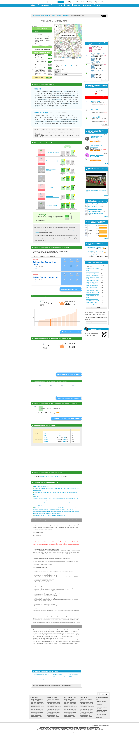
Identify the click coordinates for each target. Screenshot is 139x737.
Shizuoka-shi (99, 708)
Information (42, 727)
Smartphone (69, 729)
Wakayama (38, 709)
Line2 (58, 433)
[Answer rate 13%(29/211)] (54, 410)
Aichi (32, 707)
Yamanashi (33, 706)
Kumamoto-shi (99, 717)
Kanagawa (38, 703)
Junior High (79, 65)
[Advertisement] (78, 10)
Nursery (63, 65)
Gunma (38, 702)
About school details (94, 727)
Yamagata (35, 700)
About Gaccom (82, 727)
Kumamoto (37, 715)
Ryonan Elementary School (94, 203)
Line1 (58, 432)
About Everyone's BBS (65, 728)
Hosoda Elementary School (92, 282)
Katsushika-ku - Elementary (62, 15)
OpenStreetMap (68, 57)
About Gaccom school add (56, 727)
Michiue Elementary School (94, 206)
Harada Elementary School (92, 299)
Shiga (36, 707)
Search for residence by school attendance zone (91, 729)
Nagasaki (32, 715)
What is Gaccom (80, 1)
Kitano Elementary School (91, 273)
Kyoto (39, 707)
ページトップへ (103, 694)
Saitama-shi (99, 702)
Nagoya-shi (105, 710)
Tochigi (35, 702)
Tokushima (37, 712)
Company (59, 729)
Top (34, 5)
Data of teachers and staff (40, 676)
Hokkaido (32, 699)
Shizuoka (42, 706)
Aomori (36, 699)
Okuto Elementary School (91, 287)
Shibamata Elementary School (92, 190)
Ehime (32, 713)
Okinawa (40, 716)
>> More (106, 163)
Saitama (41, 702)
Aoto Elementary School (91, 283)
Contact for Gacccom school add (92, 728)
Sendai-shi (104, 701)
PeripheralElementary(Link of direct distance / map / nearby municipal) (49, 515)
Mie (34, 707)
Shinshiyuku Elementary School (93, 289)
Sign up (89, 1)
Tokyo (53, 15)
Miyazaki (32, 716)
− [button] (56, 29)
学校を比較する (57, 5)
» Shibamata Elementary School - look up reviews (66, 418)
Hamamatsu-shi (99, 710)
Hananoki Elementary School (94, 211)
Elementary (73, 65)
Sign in (97, 1)
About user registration (54, 728)
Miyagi (41, 699)
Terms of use (39, 729)
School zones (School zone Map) (41, 486)
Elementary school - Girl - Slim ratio (94, 251)
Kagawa (41, 712)
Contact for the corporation (78, 728)
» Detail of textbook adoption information (68, 398)
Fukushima (39, 700)
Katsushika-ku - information (60, 676)
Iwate (39, 699)
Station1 (46, 432)
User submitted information (67, 133)
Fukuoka (37, 713)
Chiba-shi (103, 702)
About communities (43, 728)
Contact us (53, 729)
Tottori (42, 709)
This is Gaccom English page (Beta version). (100, 725)
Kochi (35, 713)
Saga (41, 713)
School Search (44, 5)
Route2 (64, 439)
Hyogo (32, 709)
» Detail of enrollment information (70, 331)
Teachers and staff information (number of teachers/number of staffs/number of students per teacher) (56, 498)
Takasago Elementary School (92, 277)
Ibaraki (32, 702)
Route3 (64, 441)
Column (47, 727)
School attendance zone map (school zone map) (66, 62)
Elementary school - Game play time (95, 247)
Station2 (46, 433)
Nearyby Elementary (39, 679)
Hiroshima (40, 710)
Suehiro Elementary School (92, 285)
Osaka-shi (103, 711)
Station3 (46, 435)
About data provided (68, 727)
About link (76, 727)
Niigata (42, 703)
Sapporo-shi (99, 701)
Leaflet (62, 57)
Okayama (36, 710)
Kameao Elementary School (92, 290)
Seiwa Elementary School (91, 304)
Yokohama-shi (99, 704)
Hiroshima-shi (104, 714)
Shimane (32, 710)
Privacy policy (46, 729)
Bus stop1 (46, 437)
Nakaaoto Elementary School (92, 292)
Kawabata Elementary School (95, 209)
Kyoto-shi (98, 711)
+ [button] (56, 26)
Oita (40, 715)
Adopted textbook (74, 674)
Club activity (37, 496)
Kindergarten (68, 65)
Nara (34, 709)
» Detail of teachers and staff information (68, 374)
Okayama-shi (99, 714)
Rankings (77, 5)
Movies (68, 5)
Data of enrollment (58, 674)
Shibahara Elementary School (92, 278)
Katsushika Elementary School (92, 294)
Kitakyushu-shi (99, 715)
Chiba (32, 703)
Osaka (42, 707)
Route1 (64, 437)
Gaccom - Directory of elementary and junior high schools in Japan (39, 10)
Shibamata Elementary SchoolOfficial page (50, 476)
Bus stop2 (46, 439)
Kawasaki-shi (99, 705)
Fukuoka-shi (105, 715)
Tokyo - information (74, 676)
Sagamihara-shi (99, 707)
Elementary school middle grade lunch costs (96, 255)
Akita (31, 700)
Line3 (58, 435)
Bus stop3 (46, 441)
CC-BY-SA (79, 57)
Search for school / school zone (43, 15)
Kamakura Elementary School (92, 272)
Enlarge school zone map (77, 59)
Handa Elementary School (91, 302)
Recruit (63, 729)
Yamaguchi (33, 712)
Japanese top (76, 729)
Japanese (105, 1)
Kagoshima (36, 716)
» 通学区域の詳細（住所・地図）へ (70, 289)
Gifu (39, 706)
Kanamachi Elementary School (92, 280)
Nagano (36, 706)
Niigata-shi (105, 707)
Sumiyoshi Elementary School (92, 275)
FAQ (69, 1)
